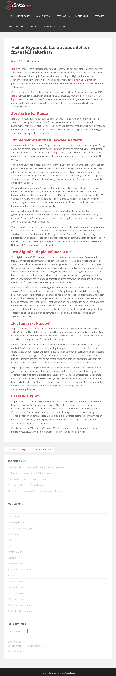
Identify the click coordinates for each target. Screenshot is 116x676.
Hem (10, 16)
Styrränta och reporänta (20, 610)
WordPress (70, 673)
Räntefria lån (81, 16)
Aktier (11, 510)
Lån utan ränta (15, 563)
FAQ (10, 26)
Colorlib (52, 673)
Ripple (14, 68)
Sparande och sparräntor (20, 605)
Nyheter (34, 26)
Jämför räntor (15, 551)
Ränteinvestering (16, 599)
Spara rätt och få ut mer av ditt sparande (28, 479)
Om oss (19, 26)
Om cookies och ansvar (54, 26)
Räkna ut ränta (42, 16)
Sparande (99, 16)
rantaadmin (35, 61)
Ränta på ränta (15, 587)
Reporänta (62, 16)
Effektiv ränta (23, 16)
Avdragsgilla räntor (17, 522)
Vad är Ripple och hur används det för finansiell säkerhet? (36, 467)
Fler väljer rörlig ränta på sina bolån (25, 485)
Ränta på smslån (16, 593)
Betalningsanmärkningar (20, 528)
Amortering (13, 516)
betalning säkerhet (83, 79)
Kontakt (12, 557)
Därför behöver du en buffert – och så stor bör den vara (35, 491)
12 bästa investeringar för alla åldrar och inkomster (33, 473)
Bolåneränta (14, 534)
